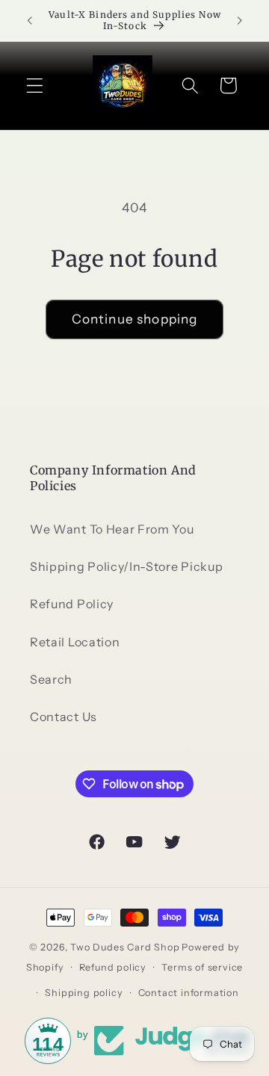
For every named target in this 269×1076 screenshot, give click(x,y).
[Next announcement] (239, 20)
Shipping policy (84, 992)
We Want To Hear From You (112, 529)
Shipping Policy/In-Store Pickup (126, 566)
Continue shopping (135, 319)
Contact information (188, 992)
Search (51, 679)
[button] (35, 86)
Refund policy (112, 967)
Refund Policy (72, 603)
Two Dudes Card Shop (124, 947)
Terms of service (202, 967)
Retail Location (75, 641)
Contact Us (63, 716)
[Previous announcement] (29, 20)
